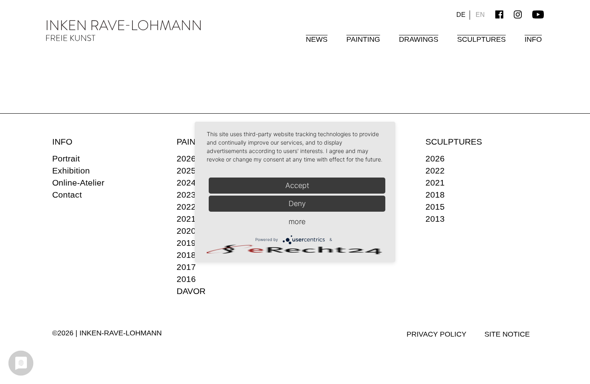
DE (461, 14)
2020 (186, 230)
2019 (186, 242)
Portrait (66, 158)
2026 (186, 158)
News (317, 39)
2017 (186, 267)
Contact (67, 194)
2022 (186, 206)
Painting (363, 39)
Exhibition (71, 170)
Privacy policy (436, 334)
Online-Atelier (78, 182)
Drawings (418, 39)
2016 (186, 279)
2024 (186, 182)
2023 (186, 194)
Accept (297, 185)
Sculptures (481, 39)
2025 (186, 170)
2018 (186, 254)
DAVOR (191, 291)
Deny (297, 203)
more (297, 221)
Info (533, 39)
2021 (186, 218)
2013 (435, 218)
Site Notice (507, 334)
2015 (435, 206)
